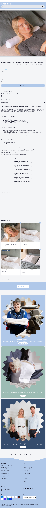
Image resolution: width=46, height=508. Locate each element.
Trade (25, 476)
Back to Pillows (24, 286)
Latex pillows (4, 478)
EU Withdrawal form (28, 483)
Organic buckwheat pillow (6, 467)
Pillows (12, 59)
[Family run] (23, 421)
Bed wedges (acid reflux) (6, 465)
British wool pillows (5, 473)
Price (2, 79)
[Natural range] (23, 368)
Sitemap (25, 481)
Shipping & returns (23, 343)
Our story (23, 446)
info (6, 69)
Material (3, 69)
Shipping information (6, 99)
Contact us (26, 465)
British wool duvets (5, 470)
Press (25, 475)
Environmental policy (28, 468)
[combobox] (23, 6)
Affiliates (25, 478)
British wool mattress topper (7, 471)
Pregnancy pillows (5, 468)
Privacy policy (27, 473)
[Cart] (41, 3)
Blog (24, 479)
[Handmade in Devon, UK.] (23, 317)
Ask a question (4, 102)
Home (2, 59)
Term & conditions (27, 471)
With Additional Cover (6, 74)
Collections (7, 59)
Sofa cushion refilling (5, 476)
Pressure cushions (5, 475)
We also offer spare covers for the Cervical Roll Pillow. (13, 154)
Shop (23, 395)
